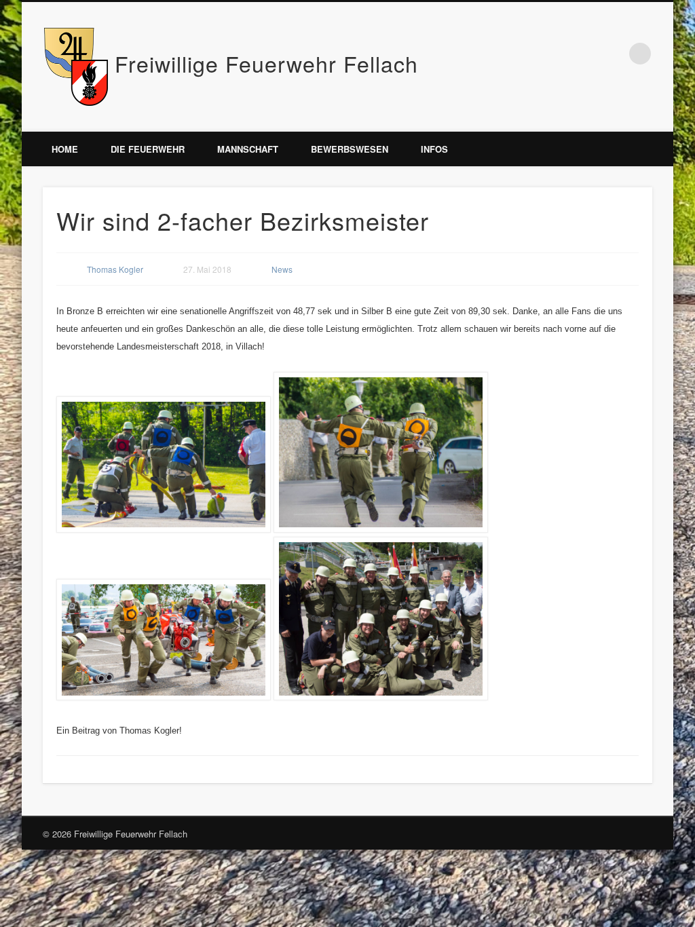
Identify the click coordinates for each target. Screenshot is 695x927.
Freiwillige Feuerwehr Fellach (266, 63)
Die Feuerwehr (148, 149)
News (282, 269)
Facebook (612, 53)
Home (65, 149)
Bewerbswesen (349, 149)
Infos (434, 149)
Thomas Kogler (115, 269)
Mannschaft (247, 149)
